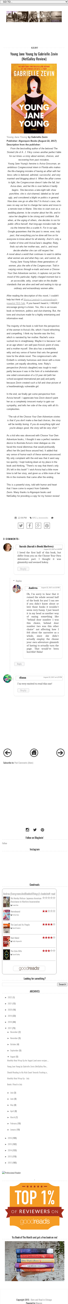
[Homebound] (6, 919)
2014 (10, 1150)
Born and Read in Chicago (41, 1299)
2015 (10, 1144)
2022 (10, 997)
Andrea (33, 588)
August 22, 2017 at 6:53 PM (50, 588)
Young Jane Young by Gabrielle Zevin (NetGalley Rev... (27, 1066)
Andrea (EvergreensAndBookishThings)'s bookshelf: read (29, 894)
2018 (10, 1021)
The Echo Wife (16, 951)
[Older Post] (60, 756)
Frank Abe (15, 905)
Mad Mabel (15, 937)
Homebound (15, 911)
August (12, 1056)
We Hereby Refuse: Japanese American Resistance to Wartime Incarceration (26, 900)
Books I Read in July (14, 1084)
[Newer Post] (7, 756)
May (11, 1104)
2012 (10, 1162)
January (13, 1129)
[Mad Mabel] (6, 945)
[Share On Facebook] (29, 526)
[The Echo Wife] (6, 959)
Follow (4, 843)
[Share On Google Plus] (38, 526)
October (13, 1044)
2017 (10, 1028)
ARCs (35, 518)
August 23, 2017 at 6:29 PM (52, 677)
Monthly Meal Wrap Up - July (18, 1078)
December (14, 1031)
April (12, 1111)
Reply (23, 568)
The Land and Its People (20, 924)
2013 (10, 1156)
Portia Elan (15, 914)
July (11, 1092)
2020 (10, 1009)
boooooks (43, 518)
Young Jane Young (17, 137)
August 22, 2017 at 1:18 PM (53, 549)
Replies (19, 581)
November (14, 1038)
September (14, 1050)
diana (22, 677)
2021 (10, 1003)
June (12, 1098)
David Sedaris (16, 928)
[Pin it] (47, 526)
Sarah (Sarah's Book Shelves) (36, 546)
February (13, 1123)
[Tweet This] (21, 526)
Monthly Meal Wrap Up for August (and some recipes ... (27, 1060)
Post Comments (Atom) (23, 762)
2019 (10, 1015)
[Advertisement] (24, 802)
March (12, 1117)
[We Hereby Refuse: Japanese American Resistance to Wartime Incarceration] (6, 906)
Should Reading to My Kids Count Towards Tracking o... (27, 1072)
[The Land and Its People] (6, 932)
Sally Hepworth (17, 941)
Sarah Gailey (16, 954)
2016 (10, 1137)
